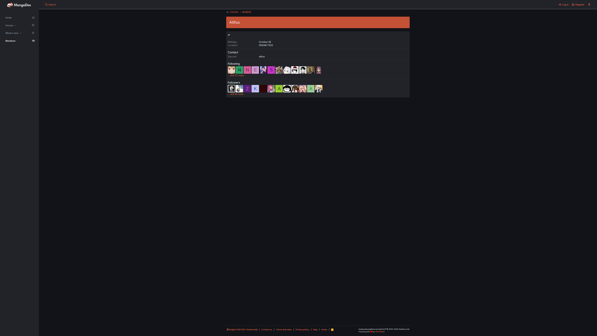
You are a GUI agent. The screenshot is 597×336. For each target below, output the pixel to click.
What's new (11, 33)
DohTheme (380, 332)
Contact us (266, 329)
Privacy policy (302, 329)
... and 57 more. (236, 75)
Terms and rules (284, 329)
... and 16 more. (236, 94)
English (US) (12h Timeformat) (243, 329)
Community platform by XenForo (384, 329)
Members (10, 41)
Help (315, 329)
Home (8, 17)
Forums (9, 25)
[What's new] (589, 4)
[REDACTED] (266, 45)
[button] (16, 25)
